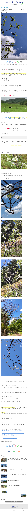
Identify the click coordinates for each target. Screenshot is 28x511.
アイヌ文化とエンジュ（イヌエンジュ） (7, 434)
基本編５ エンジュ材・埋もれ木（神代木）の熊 (10, 438)
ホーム (5, 508)
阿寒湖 (11, 441)
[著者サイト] (9, 452)
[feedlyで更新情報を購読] (14, 452)
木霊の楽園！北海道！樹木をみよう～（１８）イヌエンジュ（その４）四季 (13, 433)
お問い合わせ (14, 508)
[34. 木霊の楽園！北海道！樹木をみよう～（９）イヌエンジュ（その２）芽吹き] (12, 62)
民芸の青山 (6, 441)
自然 (8, 441)
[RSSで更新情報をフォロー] (19, 452)
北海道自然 (2, 441)
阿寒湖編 (22, 117)
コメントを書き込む (14, 501)
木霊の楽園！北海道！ (11, 117)
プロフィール (22, 508)
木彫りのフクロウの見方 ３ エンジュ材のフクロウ (9, 435)
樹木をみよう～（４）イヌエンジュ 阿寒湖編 (15, 430)
